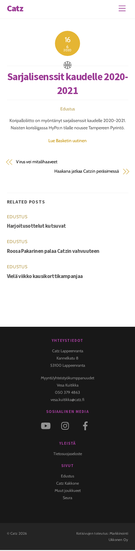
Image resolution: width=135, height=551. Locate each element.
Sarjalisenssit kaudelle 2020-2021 (67, 83)
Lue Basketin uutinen (67, 140)
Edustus (67, 109)
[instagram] (66, 425)
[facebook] (86, 425)
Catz (13, 533)
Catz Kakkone (67, 483)
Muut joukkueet (68, 490)
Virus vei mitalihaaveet (36, 161)
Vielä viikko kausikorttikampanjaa (45, 276)
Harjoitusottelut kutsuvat (36, 225)
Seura (67, 497)
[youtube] (47, 425)
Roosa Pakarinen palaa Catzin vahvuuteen (53, 251)
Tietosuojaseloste (67, 453)
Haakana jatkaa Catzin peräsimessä (86, 171)
